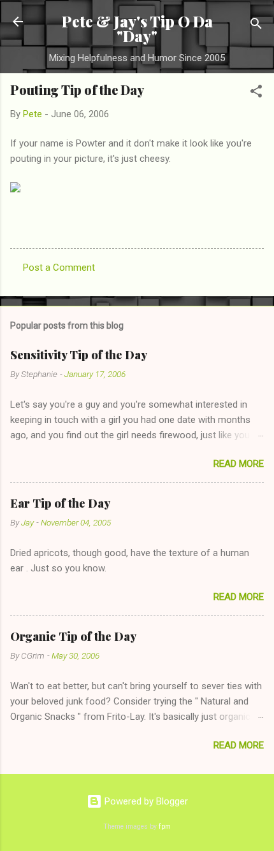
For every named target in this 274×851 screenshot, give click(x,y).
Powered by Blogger (145, 801)
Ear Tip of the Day (60, 503)
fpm (165, 826)
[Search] (256, 25)
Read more (238, 463)
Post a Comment (59, 267)
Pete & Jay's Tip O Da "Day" (137, 28)
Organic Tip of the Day (73, 636)
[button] (256, 93)
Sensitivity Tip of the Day (78, 354)
